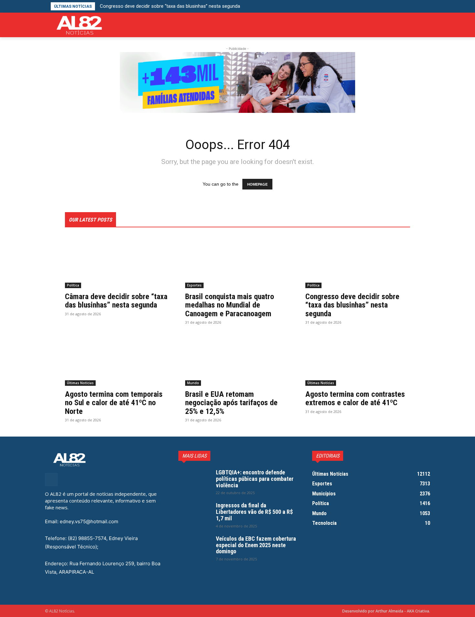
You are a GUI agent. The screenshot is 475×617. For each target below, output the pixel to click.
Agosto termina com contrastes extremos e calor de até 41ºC (355, 398)
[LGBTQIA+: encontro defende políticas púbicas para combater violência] (194, 480)
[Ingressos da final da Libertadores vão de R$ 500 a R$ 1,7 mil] (194, 513)
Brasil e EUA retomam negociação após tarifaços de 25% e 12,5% (231, 403)
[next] (343, 6)
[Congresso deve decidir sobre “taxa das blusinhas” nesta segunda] (357, 262)
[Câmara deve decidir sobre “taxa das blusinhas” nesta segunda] (117, 262)
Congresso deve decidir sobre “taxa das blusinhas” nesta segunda (170, 6)
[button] (425, 6)
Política (73, 285)
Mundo (193, 383)
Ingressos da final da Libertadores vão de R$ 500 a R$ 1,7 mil (254, 512)
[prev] (333, 6)
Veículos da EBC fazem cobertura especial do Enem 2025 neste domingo (256, 545)
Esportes (194, 285)
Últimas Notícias (80, 383)
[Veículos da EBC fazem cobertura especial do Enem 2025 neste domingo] (194, 547)
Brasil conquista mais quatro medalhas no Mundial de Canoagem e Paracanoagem (229, 305)
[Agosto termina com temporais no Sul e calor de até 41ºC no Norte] (117, 359)
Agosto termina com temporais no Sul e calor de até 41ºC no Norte (114, 403)
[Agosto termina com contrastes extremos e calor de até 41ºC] (357, 359)
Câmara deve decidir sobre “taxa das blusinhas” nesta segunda (116, 300)
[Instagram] (426, 25)
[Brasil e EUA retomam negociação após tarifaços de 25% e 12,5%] (237, 359)
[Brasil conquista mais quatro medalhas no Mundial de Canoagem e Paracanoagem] (237, 262)
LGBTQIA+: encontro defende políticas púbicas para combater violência (254, 479)
